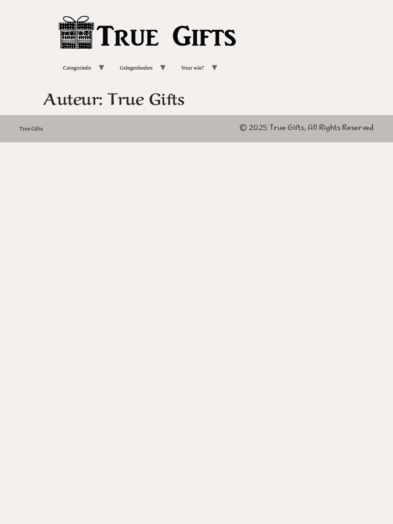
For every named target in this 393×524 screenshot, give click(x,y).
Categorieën (77, 67)
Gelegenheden (136, 67)
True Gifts (31, 128)
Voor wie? (192, 67)
